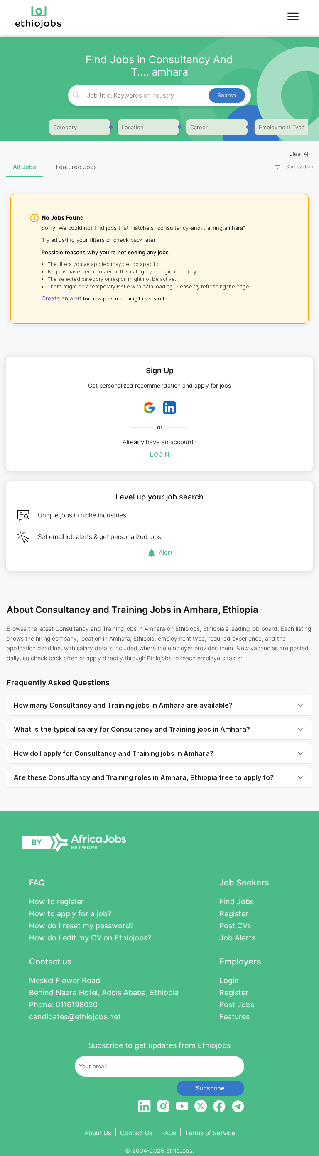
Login (159, 454)
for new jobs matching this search (124, 298)
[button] (290, 167)
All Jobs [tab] (24, 166)
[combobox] (158, 95)
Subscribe (210, 1088)
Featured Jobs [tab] (76, 166)
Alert (166, 552)
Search (227, 95)
